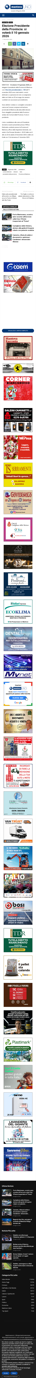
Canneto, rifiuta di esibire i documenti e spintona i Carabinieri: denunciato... (21, 1211)
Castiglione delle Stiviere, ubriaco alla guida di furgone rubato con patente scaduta (23, 228)
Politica (10, 22)
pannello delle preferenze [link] (9, 1366)
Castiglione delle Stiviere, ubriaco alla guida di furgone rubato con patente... (22, 1202)
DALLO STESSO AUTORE (11, 209)
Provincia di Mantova (24, 174)
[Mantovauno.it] (18, 6)
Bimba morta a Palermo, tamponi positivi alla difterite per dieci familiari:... (23, 1246)
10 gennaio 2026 (12, 169)
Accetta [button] (6, 1373)
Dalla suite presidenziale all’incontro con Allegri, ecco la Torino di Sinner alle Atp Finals (9, 197)
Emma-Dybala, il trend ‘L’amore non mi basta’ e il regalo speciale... (23, 1256)
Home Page (10, 19)
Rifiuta (14, 1373)
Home (3, 19)
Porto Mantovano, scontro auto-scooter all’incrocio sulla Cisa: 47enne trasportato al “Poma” (23, 1192)
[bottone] (18, 330)
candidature (21, 169)
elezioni (16, 172)
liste (21, 172)
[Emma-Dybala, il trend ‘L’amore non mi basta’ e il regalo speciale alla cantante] (7, 1256)
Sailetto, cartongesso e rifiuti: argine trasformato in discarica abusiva (23, 1265)
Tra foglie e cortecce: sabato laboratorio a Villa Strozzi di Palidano (26, 196)
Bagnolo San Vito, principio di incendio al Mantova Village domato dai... (22, 1221)
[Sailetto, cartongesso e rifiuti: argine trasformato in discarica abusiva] (7, 1266)
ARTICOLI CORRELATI (10, 207)
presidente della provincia (10, 174)
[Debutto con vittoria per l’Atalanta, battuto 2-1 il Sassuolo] (7, 1237)
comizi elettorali (7, 172)
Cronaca (5, 219)
